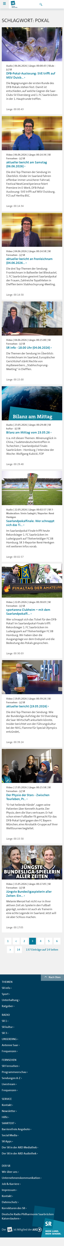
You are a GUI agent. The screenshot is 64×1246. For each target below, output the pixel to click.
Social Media (9, 1135)
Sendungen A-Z (11, 1078)
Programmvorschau (14, 1072)
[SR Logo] (14, 4)
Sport (5, 994)
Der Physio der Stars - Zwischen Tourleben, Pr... (27, 797)
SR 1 (4, 1021)
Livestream (8, 1084)
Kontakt (7, 1105)
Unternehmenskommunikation (21, 1178)
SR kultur (7, 1027)
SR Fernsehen (10, 1066)
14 (18, 949)
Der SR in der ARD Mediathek (19, 1147)
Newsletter (8, 1111)
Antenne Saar (10, 1045)
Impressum (9, 1190)
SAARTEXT (8, 1123)
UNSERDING (9, 1039)
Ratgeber (7, 1006)
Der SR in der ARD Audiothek (19, 1153)
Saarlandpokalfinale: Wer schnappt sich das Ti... (30, 523)
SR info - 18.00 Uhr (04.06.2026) (28, 347)
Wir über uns (9, 1172)
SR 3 (4, 1033)
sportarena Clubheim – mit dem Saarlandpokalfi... (28, 612)
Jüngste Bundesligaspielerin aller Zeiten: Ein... (29, 893)
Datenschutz (9, 1202)
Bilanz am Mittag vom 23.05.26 (28, 432)
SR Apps (7, 1141)
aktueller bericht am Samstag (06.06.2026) (26, 164)
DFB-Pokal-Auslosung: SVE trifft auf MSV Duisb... (30, 75)
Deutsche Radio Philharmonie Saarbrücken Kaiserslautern (28, 1216)
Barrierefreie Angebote (16, 1129)
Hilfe (5, 1117)
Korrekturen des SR (13, 1208)
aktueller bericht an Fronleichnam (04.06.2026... (29, 261)
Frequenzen (9, 1051)
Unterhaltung (10, 1000)
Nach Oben (55, 977)
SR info (6, 988)
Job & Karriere (10, 1184)
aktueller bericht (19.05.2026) (26, 706)
